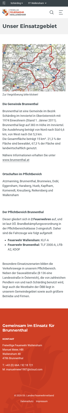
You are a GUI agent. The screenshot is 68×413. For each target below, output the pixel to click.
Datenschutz (27, 401)
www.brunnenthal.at (15, 160)
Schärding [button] (16, 3)
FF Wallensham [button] (36, 3)
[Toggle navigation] (61, 12)
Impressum (42, 401)
